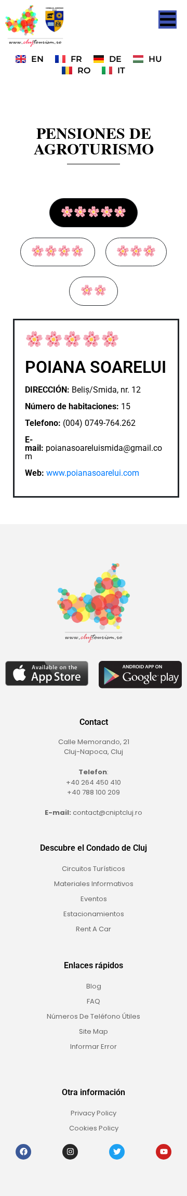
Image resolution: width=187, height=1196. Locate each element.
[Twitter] (117, 1152)
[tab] (93, 212)
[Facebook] (23, 1152)
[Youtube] (163, 1152)
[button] (167, 19)
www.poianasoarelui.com (92, 473)
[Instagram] (70, 1152)
